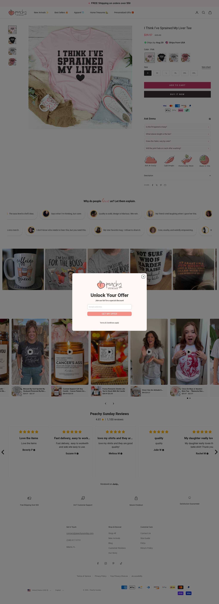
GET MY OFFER (109, 313)
